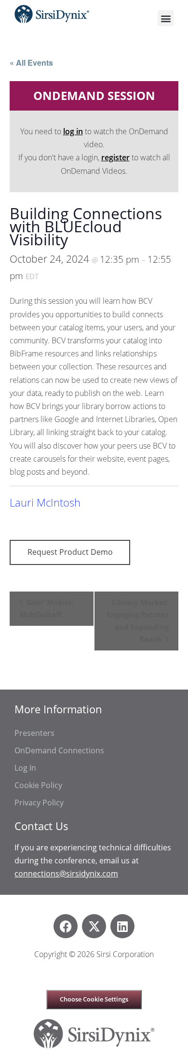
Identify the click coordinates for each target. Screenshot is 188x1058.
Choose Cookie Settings (94, 999)
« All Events (31, 62)
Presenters (34, 733)
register (115, 157)
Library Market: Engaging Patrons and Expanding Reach (138, 620)
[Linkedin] (122, 926)
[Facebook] (66, 926)
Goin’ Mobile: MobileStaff (46, 608)
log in (73, 131)
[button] (166, 18)
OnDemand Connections (59, 750)
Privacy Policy (39, 802)
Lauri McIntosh (45, 502)
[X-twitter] (94, 926)
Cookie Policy (38, 785)
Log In (25, 767)
